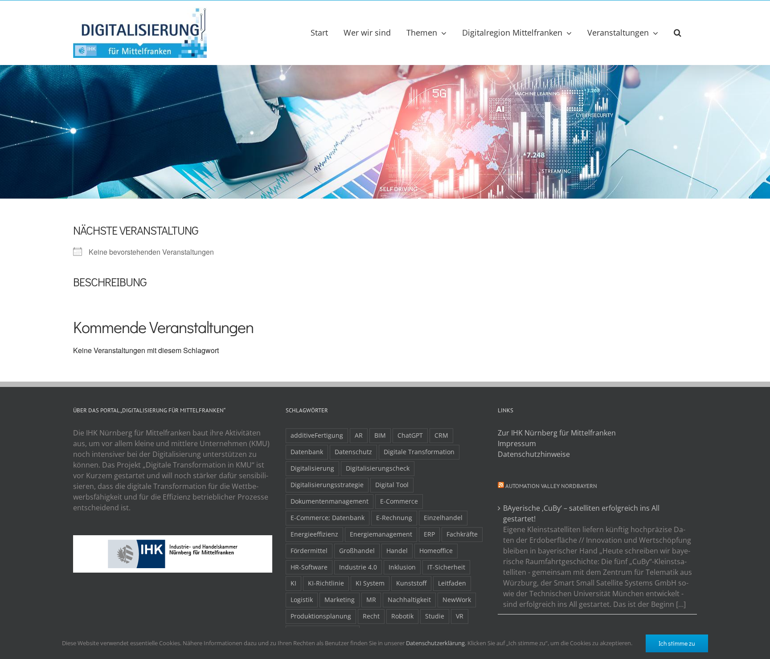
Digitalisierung (312, 468)
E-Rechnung (394, 517)
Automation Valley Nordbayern (551, 486)
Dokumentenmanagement (330, 501)
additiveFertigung (317, 435)
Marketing (339, 599)
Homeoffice (436, 550)
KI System (370, 583)
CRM (441, 435)
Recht (371, 616)
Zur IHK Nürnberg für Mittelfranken (557, 433)
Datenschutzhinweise (534, 454)
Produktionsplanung (321, 616)
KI (293, 583)
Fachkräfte (462, 534)
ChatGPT (410, 435)
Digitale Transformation (419, 451)
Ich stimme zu (677, 643)
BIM (380, 435)
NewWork (456, 599)
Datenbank (307, 451)
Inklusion (402, 567)
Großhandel (357, 550)
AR (359, 435)
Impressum (517, 443)
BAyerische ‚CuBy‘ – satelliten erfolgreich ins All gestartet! (581, 513)
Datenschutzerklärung (435, 643)
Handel (397, 550)
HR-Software (309, 567)
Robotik (402, 616)
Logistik (302, 599)
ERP (429, 534)
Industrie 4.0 (358, 567)
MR (371, 599)
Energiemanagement (381, 534)
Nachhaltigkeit (409, 599)
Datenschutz (353, 451)
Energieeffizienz (314, 534)
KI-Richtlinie (326, 583)
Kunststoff (411, 583)
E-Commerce (399, 501)
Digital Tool (392, 484)
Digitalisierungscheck (378, 468)
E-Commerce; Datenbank (328, 517)
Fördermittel (309, 550)
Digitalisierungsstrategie (327, 484)
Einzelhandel (443, 517)
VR (459, 616)
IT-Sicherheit (446, 567)
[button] (677, 32)
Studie (434, 616)
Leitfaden (452, 583)
